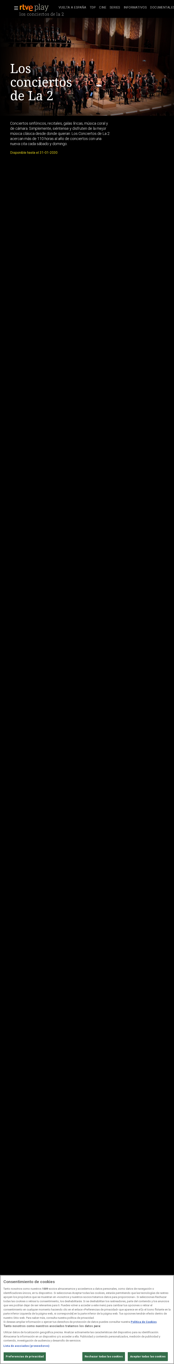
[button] (15, 8)
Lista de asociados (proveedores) (26, 1345)
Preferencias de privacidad (25, 1356)
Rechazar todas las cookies (103, 1356)
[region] (87, 1319)
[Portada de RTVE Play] (35, 7)
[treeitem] (72, 7)
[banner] (38, 7)
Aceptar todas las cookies (148, 1356)
